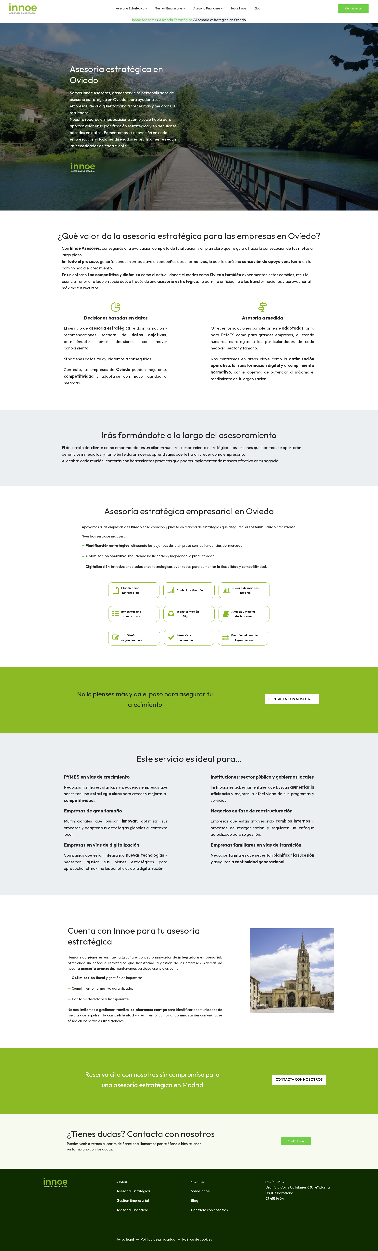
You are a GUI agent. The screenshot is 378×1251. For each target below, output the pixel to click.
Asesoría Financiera (206, 8)
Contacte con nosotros (209, 1210)
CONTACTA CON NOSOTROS (291, 699)
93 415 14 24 (274, 1198)
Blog (257, 8)
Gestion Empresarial (169, 8)
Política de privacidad (158, 1239)
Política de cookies (197, 1239)
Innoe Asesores (144, 20)
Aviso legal (125, 1239)
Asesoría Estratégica (130, 8)
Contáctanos (353, 8)
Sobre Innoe (238, 8)
